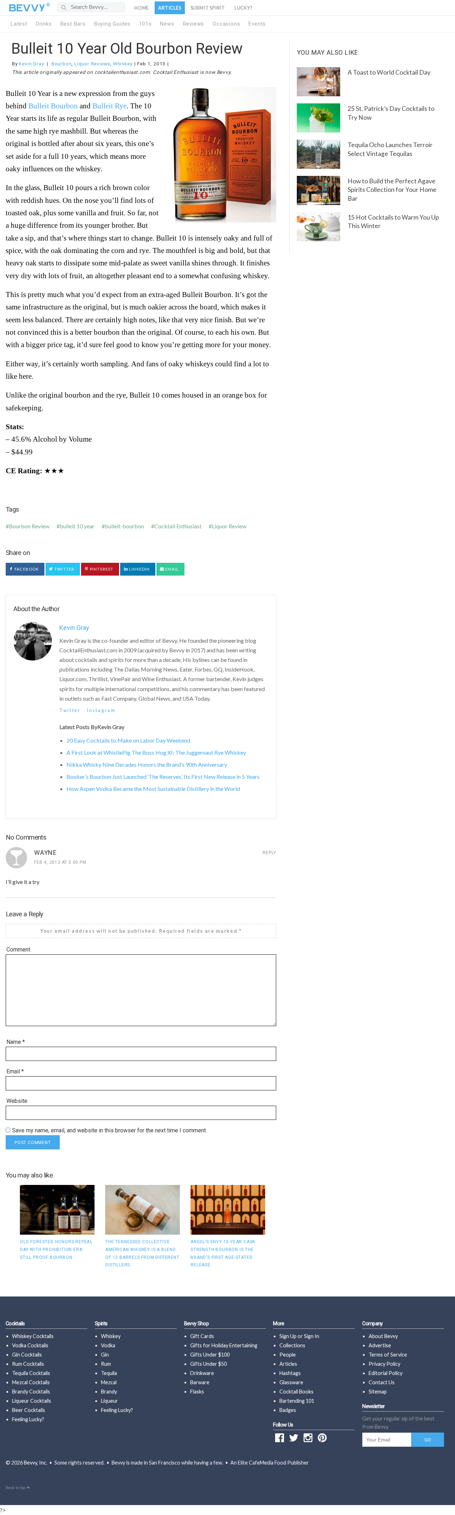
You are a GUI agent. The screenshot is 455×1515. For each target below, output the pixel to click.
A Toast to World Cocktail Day (389, 72)
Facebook (26, 569)
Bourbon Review (29, 526)
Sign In (311, 1336)
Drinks (44, 24)
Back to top (16, 1488)
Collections (292, 1345)
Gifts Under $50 (208, 1364)
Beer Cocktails (28, 1410)
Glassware (291, 1382)
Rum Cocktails (28, 1364)
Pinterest (101, 569)
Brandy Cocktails (31, 1392)
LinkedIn (139, 569)
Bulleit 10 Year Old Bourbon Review (127, 48)
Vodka (108, 1345)
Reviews (193, 24)
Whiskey (123, 63)
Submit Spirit (208, 8)
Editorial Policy (385, 1373)
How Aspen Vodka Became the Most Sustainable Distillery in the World (153, 788)
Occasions (226, 24)
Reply (269, 852)
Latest (19, 24)
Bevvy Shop (196, 1324)
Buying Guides (112, 24)
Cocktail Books (296, 1392)
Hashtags (290, 1373)
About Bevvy (383, 1336)
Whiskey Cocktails (33, 1336)
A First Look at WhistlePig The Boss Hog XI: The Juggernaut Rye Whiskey (156, 752)
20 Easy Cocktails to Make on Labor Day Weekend (128, 740)
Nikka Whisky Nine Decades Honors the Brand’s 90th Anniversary (146, 764)
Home (141, 8)
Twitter (63, 569)
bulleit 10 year (77, 526)
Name (15, 1042)
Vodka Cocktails (30, 1345)
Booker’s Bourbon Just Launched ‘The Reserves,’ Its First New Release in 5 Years (162, 776)
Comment (18, 949)
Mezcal (109, 1382)
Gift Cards (202, 1336)
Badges (287, 1410)
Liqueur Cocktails (31, 1401)
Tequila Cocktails (31, 1373)
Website (16, 1101)
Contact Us (382, 1382)
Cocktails (15, 1324)
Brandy (109, 1392)
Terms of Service (388, 1355)
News (167, 24)
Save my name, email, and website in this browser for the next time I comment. (109, 1130)
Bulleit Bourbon (53, 106)
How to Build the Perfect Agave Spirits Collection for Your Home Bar (392, 189)
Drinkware (202, 1373)
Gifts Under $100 (210, 1355)
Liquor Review (229, 526)
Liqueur (109, 1401)
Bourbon (62, 63)
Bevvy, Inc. (35, 1463)
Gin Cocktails (27, 1355)
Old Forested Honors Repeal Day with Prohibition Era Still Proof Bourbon (56, 1249)
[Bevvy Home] (27, 7)
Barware (199, 1382)
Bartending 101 (296, 1401)
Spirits (101, 1324)
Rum (106, 1364)
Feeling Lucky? (28, 1419)
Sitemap (378, 1392)
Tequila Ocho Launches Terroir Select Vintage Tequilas (390, 149)
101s (145, 24)
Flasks (197, 1392)
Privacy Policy (384, 1364)
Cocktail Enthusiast (178, 526)
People (287, 1355)
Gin (105, 1355)
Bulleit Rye (109, 106)
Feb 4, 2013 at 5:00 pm (60, 862)
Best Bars (73, 24)
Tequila (109, 1373)
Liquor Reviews (92, 63)
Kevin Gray (31, 63)
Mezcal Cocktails (31, 1382)
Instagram (101, 710)
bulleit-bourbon (124, 526)
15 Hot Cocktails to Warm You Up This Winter (393, 222)
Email (171, 569)
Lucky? (244, 8)
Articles (169, 8)
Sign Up (287, 1336)
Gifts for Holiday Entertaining (223, 1345)
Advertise (380, 1345)
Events (257, 24)
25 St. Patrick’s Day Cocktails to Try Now (391, 113)
